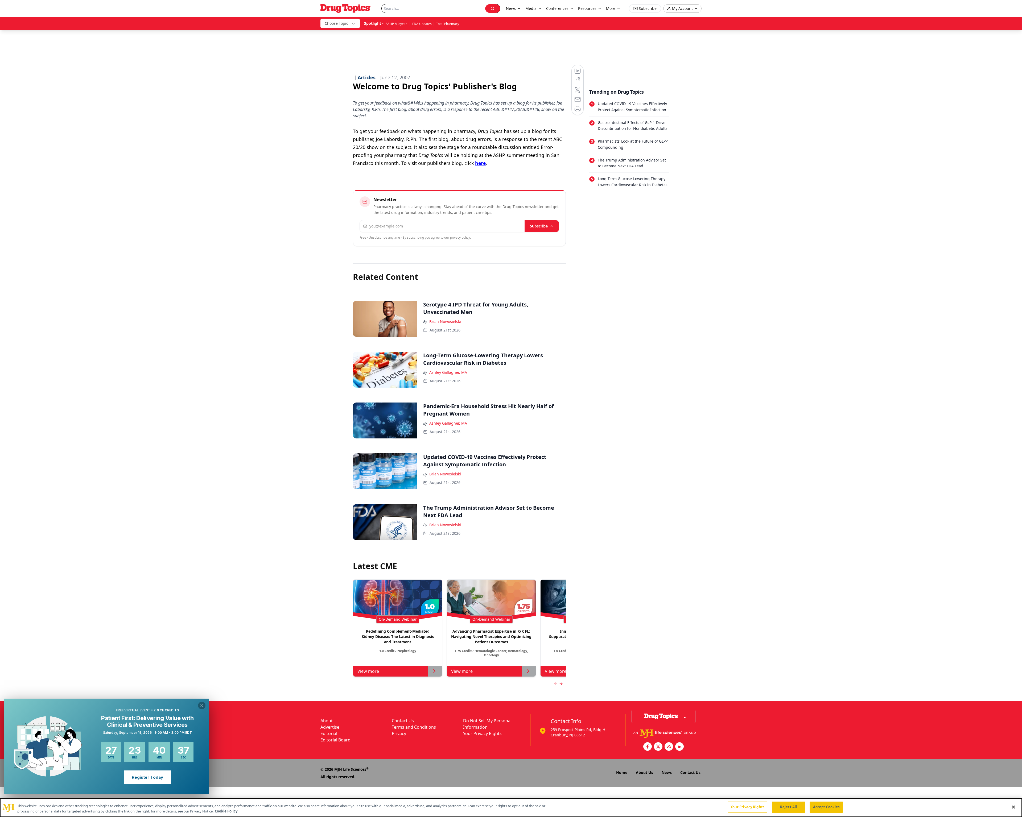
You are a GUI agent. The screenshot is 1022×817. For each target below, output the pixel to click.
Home (621, 772)
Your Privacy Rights (482, 733)
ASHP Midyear (397, 24)
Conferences (557, 8)
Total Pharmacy (447, 24)
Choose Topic (336, 23)
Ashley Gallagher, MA (448, 372)
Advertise (329, 727)
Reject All (788, 806)
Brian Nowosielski (445, 321)
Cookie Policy (226, 811)
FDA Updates (422, 24)
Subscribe (539, 226)
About (326, 721)
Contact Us (403, 721)
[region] (511, 807)
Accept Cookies (826, 806)
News (667, 772)
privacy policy (460, 237)
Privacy (399, 733)
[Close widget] (201, 705)
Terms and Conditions (414, 727)
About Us (644, 772)
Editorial (328, 733)
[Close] (1013, 807)
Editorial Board (335, 740)
